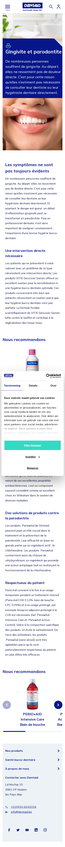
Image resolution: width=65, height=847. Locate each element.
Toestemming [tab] (12, 385)
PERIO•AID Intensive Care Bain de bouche (32, 719)
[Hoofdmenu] (7, 6)
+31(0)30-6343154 (23, 807)
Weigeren (32, 468)
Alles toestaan (32, 445)
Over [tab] (53, 385)
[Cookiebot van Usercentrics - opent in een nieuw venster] (46, 376)
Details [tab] (33, 385)
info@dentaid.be (21, 812)
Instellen (30, 456)
